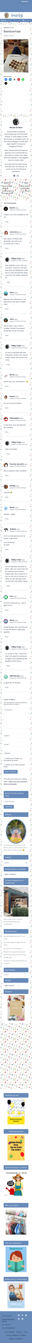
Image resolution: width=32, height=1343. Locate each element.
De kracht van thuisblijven (13, 948)
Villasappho (15, 418)
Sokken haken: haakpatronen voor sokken (24, 187)
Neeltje (13, 486)
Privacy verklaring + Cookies (16, 1335)
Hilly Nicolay (15, 676)
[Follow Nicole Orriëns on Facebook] (14, 175)
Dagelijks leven (9, 27)
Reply (7, 221)
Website (7, 753)
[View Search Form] (23, 20)
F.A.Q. (25, 1332)
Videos (6, 975)
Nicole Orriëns (16, 127)
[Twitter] (22, 1315)
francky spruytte (17, 464)
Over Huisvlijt (9, 1332)
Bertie (12, 375)
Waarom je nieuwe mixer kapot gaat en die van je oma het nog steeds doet (14, 954)
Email (6, 744)
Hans (12, 292)
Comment (8, 710)
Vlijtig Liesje (16, 258)
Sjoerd (12, 208)
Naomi (12, 396)
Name (7, 736)
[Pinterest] (18, 1318)
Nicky (12, 620)
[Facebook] (18, 1315)
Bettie (12, 507)
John (12, 319)
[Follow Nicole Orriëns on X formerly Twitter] (17, 175)
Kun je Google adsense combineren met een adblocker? (8, 188)
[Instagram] (25, 1315)
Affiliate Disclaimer (16, 1339)
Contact (19, 1332)
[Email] (22, 1318)
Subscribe (8, 807)
